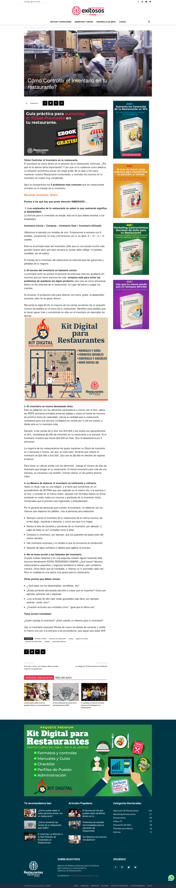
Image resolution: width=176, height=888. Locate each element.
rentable (47, 641)
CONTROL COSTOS (40, 638)
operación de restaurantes (33, 641)
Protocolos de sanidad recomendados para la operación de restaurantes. (93, 826)
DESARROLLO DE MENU (106, 22)
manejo (70, 638)
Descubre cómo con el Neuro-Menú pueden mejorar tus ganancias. (41, 667)
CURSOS (122, 22)
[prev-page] (25, 712)
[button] (149, 22)
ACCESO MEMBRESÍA (138, 886)
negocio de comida (82, 638)
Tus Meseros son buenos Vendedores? (94, 838)
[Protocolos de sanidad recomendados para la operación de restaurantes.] (75, 825)
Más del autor (63, 677)
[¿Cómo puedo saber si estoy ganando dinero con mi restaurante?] (37, 692)
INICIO (76, 886)
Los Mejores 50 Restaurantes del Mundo (91, 666)
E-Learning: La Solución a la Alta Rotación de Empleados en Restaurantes (92, 705)
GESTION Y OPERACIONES (60, 22)
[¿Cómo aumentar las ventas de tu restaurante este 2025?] (66, 692)
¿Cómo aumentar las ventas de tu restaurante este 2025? (49, 825)
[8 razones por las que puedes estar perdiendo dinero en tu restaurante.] (75, 813)
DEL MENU (105, 886)
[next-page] (29, 712)
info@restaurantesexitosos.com (84, 875)
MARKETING (95, 886)
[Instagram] (142, 1)
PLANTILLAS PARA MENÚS (119, 886)
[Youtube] (150, 1)
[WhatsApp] (61, 103)
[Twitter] (146, 1)
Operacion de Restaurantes (39, 27)
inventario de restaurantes (57, 638)
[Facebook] (138, 1)
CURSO (149, 886)
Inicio (26, 27)
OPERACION (85, 886)
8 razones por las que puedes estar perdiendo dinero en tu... (93, 813)
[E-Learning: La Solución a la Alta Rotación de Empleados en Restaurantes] (94, 692)
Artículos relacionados (39, 677)
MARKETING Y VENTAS (84, 22)
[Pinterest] (56, 103)
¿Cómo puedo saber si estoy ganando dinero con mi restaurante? (50, 813)
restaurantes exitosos (59, 641)
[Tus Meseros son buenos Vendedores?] (75, 839)
